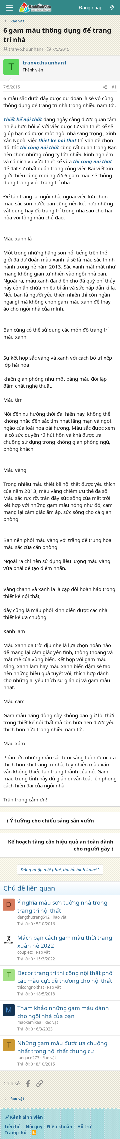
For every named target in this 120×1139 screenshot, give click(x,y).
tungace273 (28, 1058)
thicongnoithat (30, 987)
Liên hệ (13, 1127)
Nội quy (34, 1127)
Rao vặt (59, 917)
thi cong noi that (92, 161)
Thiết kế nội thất (22, 119)
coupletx (25, 952)
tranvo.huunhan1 (26, 49)
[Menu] (9, 7)
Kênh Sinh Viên (26, 1117)
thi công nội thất (39, 147)
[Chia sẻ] (105, 87)
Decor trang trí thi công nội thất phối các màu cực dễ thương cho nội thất (65, 977)
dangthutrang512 (33, 917)
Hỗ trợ (84, 1127)
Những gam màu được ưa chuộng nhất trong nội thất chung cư (62, 1047)
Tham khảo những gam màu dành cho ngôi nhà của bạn (63, 1012)
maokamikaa (29, 1022)
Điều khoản (59, 1127)
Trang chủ (16, 1133)
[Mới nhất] (112, 7)
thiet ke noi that (57, 140)
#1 (114, 87)
